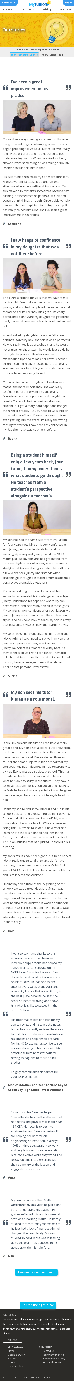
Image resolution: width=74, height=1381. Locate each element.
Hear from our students (24, 54)
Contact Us (48, 1350)
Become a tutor (16, 1354)
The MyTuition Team (52, 54)
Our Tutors (27, 9)
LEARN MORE (12, 1339)
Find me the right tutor (37, 1305)
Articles (12, 1358)
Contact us (8, 2)
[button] (65, 10)
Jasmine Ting (44, 1377)
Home (11, 1350)
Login (68, 2)
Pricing (47, 9)
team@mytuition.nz (53, 1354)
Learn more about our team (36, 1272)
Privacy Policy (15, 1366)
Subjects (8, 9)
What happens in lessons (45, 49)
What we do (21, 49)
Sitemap (12, 1362)
